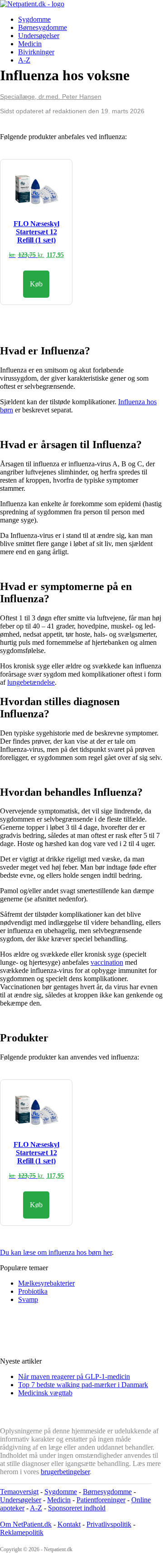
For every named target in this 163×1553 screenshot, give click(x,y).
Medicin (30, 44)
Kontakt (69, 1524)
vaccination (107, 962)
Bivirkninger (36, 52)
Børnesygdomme (42, 27)
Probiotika (33, 1291)
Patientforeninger (101, 1500)
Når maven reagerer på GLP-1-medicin (74, 1376)
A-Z (24, 60)
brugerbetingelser (65, 1472)
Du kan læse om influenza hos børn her (56, 1252)
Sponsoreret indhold (76, 1508)
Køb (36, 284)
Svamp (28, 1299)
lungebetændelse (31, 682)
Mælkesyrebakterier (46, 1283)
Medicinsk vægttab (45, 1393)
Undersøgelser (38, 35)
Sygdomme (34, 19)
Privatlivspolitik (108, 1524)
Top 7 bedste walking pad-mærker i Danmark (83, 1385)
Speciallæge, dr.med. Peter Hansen (50, 96)
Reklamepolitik (21, 1532)
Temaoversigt (19, 1491)
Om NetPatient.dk (26, 1524)
